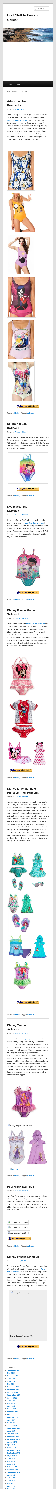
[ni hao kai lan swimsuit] (28, 489)
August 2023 (12, 1398)
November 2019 (13, 1439)
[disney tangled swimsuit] (14, 1169)
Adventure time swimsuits (17, 120)
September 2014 (13, 1472)
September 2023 (13, 1395)
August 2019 (12, 1442)
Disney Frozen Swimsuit (23, 1257)
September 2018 (13, 1453)
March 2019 (11, 1447)
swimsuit (30, 413)
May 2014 (11, 1483)
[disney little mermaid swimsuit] (28, 1002)
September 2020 (13, 1428)
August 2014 (12, 1475)
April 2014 (11, 1486)
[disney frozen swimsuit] (28, 1346)
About (18, 84)
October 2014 (12, 1469)
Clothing (17, 413)
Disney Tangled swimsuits (31, 1039)
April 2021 (11, 1420)
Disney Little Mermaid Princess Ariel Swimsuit (23, 790)
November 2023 (13, 1389)
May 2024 (11, 1384)
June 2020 (11, 1431)
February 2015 (12, 1466)
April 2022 (11, 1414)
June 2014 (11, 1480)
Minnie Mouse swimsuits (35, 623)
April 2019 (11, 1444)
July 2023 (11, 1400)
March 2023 (11, 1409)
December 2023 (13, 1386)
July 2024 (11, 1378)
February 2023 (12, 1411)
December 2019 (13, 1436)
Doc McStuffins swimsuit (34, 523)
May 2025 (11, 1373)
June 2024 (11, 1381)
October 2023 (12, 1392)
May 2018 (11, 1461)
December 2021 (13, 1417)
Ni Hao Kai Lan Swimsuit (17, 426)
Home (10, 84)
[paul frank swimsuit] (19, 1240)
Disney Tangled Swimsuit (17, 1027)
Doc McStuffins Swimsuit (17, 508)
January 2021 (12, 1425)
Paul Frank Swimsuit (20, 1186)
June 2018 (11, 1458)
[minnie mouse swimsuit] (21, 772)
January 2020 (12, 1433)
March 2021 (11, 1422)
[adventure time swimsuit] (28, 406)
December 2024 (13, 1376)
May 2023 (11, 1403)
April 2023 (11, 1406)
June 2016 (11, 1464)
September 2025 (13, 1370)
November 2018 (13, 1450)
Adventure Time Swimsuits (17, 103)
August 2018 (12, 1455)
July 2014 (11, 1477)
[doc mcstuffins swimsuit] (28, 592)
